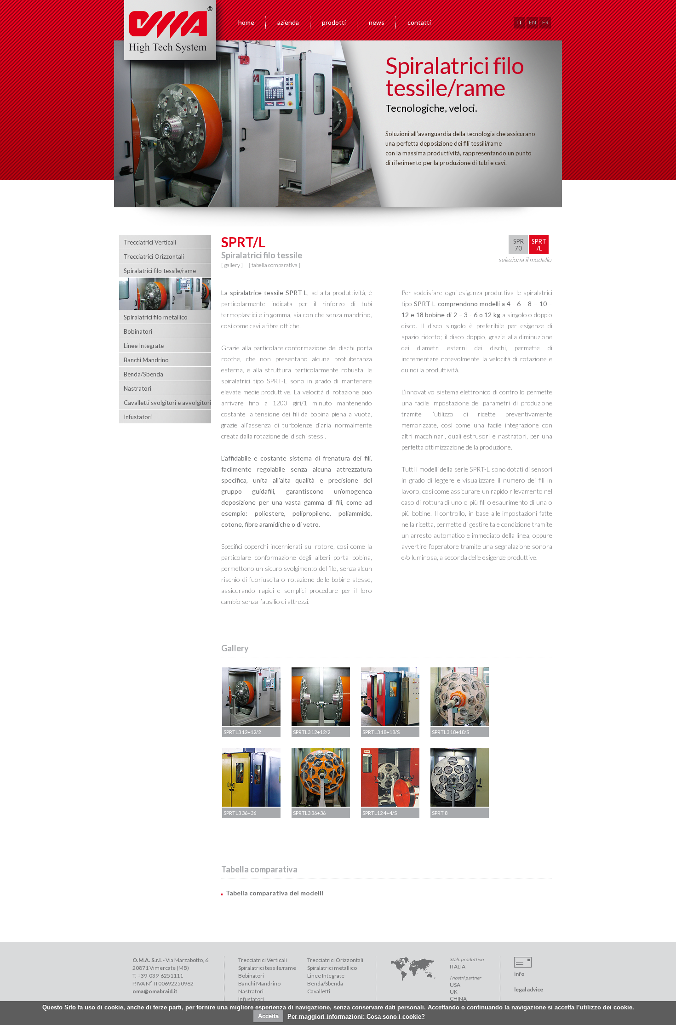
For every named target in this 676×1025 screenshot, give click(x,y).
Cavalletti (318, 991)
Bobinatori (251, 975)
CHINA (458, 998)
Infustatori (251, 999)
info (519, 973)
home (246, 22)
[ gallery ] (232, 265)
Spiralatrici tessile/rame (267, 967)
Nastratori (251, 991)
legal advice (528, 989)
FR (545, 22)
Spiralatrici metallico (332, 967)
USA (455, 984)
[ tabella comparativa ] (274, 265)
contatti (419, 22)
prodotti (334, 22)
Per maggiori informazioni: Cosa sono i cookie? (356, 1016)
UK (454, 991)
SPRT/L (539, 245)
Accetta (268, 1016)
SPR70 (518, 245)
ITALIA (457, 966)
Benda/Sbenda (325, 983)
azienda (288, 22)
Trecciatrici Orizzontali (335, 960)
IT (519, 22)
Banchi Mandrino (259, 983)
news (376, 22)
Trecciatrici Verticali (262, 960)
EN (532, 22)
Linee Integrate (325, 975)
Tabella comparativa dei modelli (274, 893)
